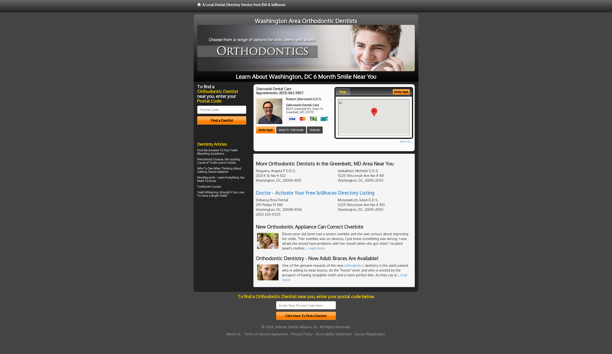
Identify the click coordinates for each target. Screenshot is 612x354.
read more (317, 248)
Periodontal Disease (210, 159)
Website (315, 130)
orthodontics (354, 265)
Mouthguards (206, 177)
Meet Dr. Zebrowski (291, 130)
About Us (234, 334)
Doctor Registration (370, 334)
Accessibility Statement (334, 334)
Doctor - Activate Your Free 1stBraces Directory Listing (315, 193)
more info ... (406, 141)
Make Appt (266, 130)
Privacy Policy (302, 334)
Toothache (204, 186)
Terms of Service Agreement (266, 334)
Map (342, 92)
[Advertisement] (221, 240)
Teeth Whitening (207, 192)
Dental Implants (218, 172)
